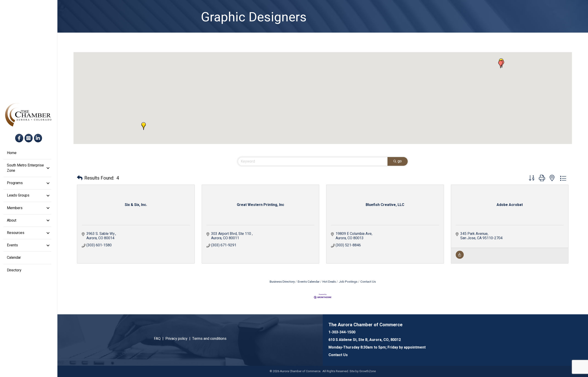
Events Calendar (308, 281)
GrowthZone (367, 371)
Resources (15, 233)
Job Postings (348, 281)
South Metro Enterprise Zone (25, 168)
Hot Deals (329, 281)
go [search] (400, 161)
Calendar (14, 257)
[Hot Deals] (460, 257)
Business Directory (282, 281)
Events (12, 245)
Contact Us (368, 281)
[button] (500, 64)
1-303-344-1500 (341, 332)
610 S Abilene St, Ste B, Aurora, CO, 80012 (364, 340)
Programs (15, 183)
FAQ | (159, 338)
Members (15, 208)
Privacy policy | (178, 338)
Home (12, 153)
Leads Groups (18, 195)
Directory (14, 270)
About (11, 220)
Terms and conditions (209, 338)
